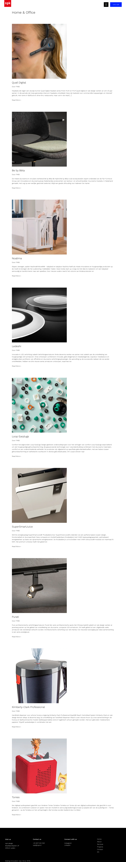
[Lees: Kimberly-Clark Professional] (39, 675)
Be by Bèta (18, 170)
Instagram (68, 843)
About (99, 842)
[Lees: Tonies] (39, 766)
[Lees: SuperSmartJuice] (39, 495)
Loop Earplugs (20, 436)
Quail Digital (19, 82)
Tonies (16, 797)
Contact (100, 849)
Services (100, 844)
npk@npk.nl (37, 845)
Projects (100, 847)
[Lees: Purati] (39, 585)
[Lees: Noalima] (39, 227)
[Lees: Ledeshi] (39, 315)
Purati (15, 616)
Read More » (16, 100)
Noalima (17, 258)
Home (99, 839)
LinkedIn (67, 845)
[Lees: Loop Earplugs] (39, 405)
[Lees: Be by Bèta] (39, 139)
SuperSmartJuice (22, 526)
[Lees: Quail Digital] (39, 51)
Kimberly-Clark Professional (28, 707)
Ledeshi (16, 346)
